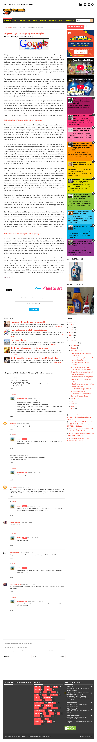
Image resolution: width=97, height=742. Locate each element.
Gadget (35, 20)
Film (29, 20)
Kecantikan (38, 700)
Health (37, 697)
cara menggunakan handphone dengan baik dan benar (82, 165)
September (75, 350)
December (74, 343)
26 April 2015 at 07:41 (33, 472)
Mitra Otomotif (71, 703)
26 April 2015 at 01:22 (23, 378)
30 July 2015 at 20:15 (33, 568)
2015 (71, 340)
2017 (71, 335)
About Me (37, 686)
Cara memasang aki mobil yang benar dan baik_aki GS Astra (82, 243)
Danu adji (69, 686)
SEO (44, 713)
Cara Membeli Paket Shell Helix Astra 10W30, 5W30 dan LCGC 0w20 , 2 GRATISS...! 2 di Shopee (80, 424)
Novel (45, 708)
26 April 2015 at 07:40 (33, 439)
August (73, 398)
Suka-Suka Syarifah (72, 715)
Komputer (49, 700)
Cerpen (37, 692)
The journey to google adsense (81, 389)
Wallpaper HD (70, 20)
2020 (71, 327)
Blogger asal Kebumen (18, 340)
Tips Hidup (47, 716)
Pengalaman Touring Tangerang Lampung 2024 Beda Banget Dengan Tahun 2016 (79, 417)
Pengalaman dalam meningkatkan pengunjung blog (28, 322)
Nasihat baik (48, 705)
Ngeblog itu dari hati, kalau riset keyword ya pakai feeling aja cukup (34, 358)
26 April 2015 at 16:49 (22, 487)
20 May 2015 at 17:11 (33, 538)
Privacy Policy (21, 4)
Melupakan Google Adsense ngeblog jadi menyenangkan (24, 33)
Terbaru (37, 716)
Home (34, 656)
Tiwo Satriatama (15, 522)
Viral (46, 718)
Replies (14, 394)
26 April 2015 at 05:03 (22, 423)
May (72, 406)
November (74, 345)
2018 (71, 332)
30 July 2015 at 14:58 (27, 552)
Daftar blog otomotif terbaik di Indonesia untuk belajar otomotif (82, 101)
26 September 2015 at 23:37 (29, 584)
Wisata (61, 20)
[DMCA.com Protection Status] (70, 729)
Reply (11, 388)
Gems (44, 694)
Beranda (8, 20)
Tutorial (37, 718)
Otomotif (54, 708)
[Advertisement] (62, 12)
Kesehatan (43, 20)
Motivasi (37, 705)
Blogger (22, 20)
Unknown (13, 423)
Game (36, 694)
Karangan (47, 697)
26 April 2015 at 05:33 (23, 455)
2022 (71, 322)
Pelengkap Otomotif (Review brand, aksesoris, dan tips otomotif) (78, 693)
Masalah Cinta (39, 702)
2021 (71, 325)
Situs (51, 713)
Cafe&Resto (48, 689)
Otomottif (52, 20)
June (72, 404)
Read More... (58, 326)
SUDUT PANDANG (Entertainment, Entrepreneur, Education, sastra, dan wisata (31, 736)
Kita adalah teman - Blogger (80, 396)
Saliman (19, 398)
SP (58, 713)
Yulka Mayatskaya (15, 584)
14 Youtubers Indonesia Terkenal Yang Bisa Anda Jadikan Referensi (81, 197)
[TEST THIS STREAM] (93, 88)
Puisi (50, 710)
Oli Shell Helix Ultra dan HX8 (82, 116)
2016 (71, 338)
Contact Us (12, 4)
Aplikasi (47, 686)
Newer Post (7, 656)
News (36, 708)
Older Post (61, 656)
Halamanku (54, 694)
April (73, 409)
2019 (71, 330)
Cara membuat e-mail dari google (82, 377)
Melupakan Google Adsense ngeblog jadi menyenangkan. (23, 120)
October (74, 348)
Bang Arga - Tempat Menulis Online (78, 722)
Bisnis (15, 20)
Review (37, 713)
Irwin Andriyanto (15, 552)
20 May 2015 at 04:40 (26, 522)
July (72, 401)
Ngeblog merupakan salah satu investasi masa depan (29, 348)
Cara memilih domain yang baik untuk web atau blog (29, 330)
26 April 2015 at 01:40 (33, 398)
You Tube (37, 724)
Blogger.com (89, 736)
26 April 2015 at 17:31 (33, 506)
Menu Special (52, 702)
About (5, 4)
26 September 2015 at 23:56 (35, 601)
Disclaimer (29, 4)
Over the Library (39, 710)
